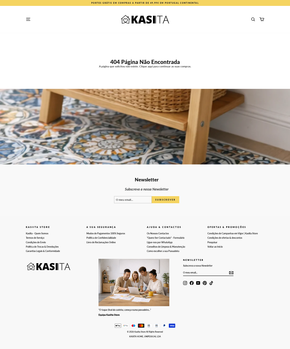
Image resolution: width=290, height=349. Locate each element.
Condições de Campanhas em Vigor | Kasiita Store (232, 233)
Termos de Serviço (35, 237)
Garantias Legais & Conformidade (43, 251)
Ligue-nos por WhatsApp (160, 242)
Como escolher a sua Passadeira (163, 251)
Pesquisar (212, 242)
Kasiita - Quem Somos (37, 233)
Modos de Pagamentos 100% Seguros (105, 233)
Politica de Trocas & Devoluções (42, 246)
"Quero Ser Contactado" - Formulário (165, 237)
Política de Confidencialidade (101, 237)
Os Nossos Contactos (158, 233)
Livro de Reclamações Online (101, 242)
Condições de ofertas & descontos (224, 237)
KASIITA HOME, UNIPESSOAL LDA (145, 336)
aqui (150, 66)
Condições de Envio (36, 242)
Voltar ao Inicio (215, 246)
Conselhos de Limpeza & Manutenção (166, 246)
